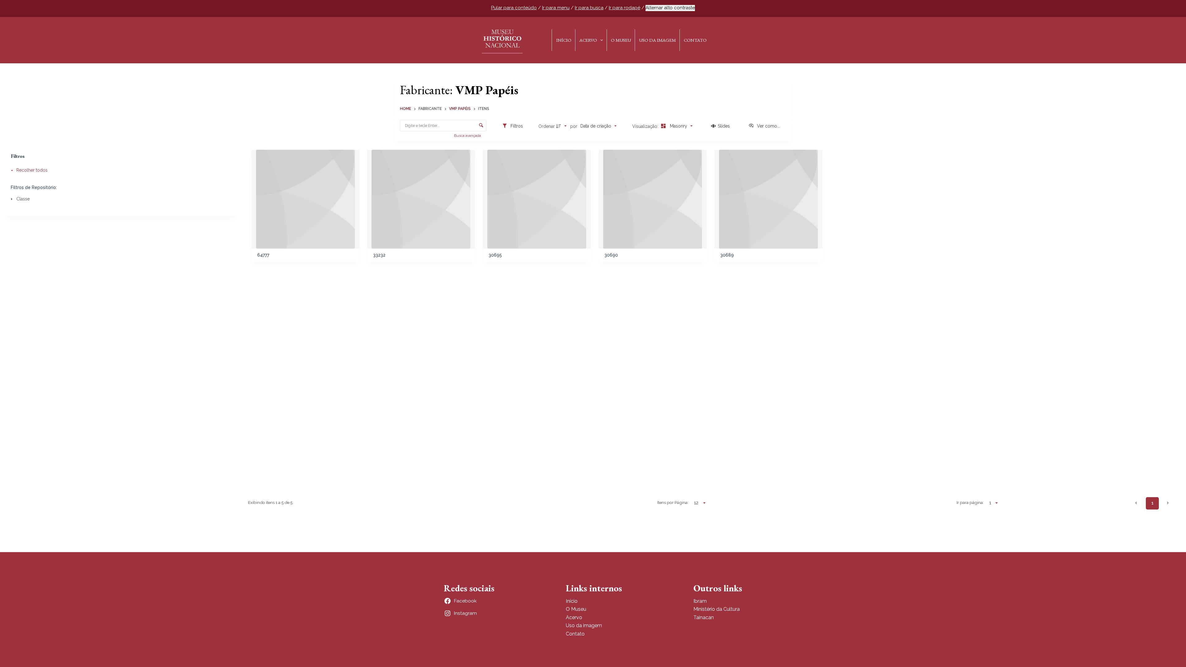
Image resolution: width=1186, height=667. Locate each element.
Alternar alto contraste (670, 7)
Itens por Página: (672, 502)
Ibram (700, 601)
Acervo (588, 40)
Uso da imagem (584, 625)
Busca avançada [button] (468, 135)
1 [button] (1152, 503)
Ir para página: (970, 502)
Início (563, 40)
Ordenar (546, 126)
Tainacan (703, 617)
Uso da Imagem (657, 40)
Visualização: (645, 126)
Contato (695, 40)
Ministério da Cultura (716, 609)
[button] (1135, 503)
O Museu (621, 40)
